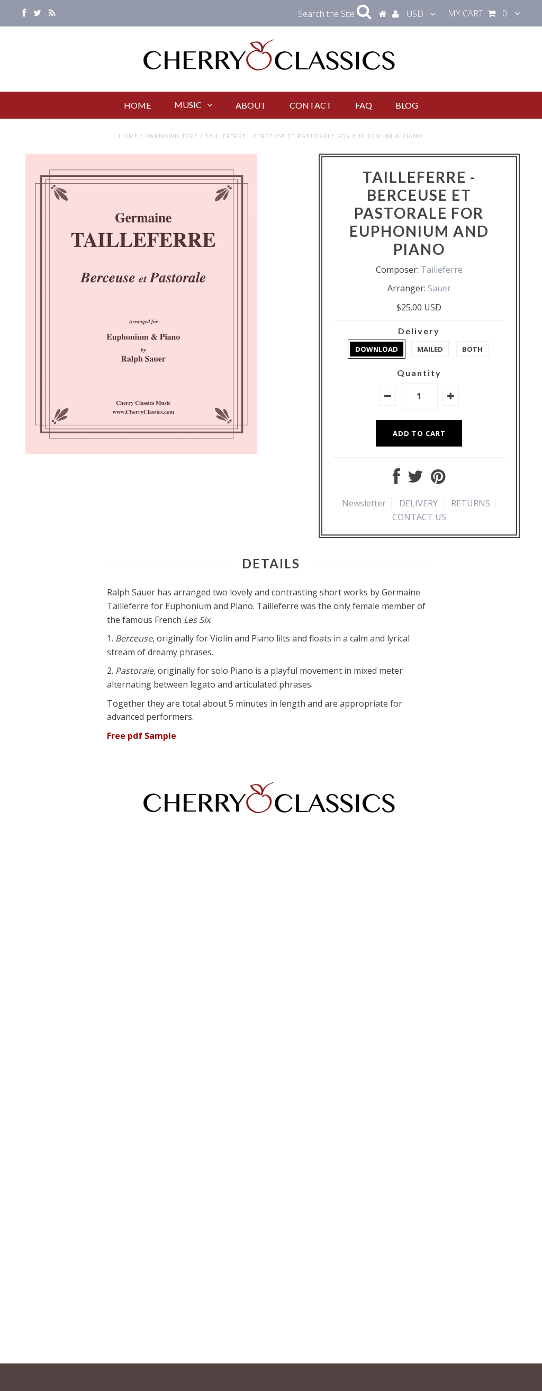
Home (137, 105)
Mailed (430, 349)
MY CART (477, 13)
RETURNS (470, 503)
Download (376, 349)
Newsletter (364, 503)
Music (188, 105)
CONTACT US (419, 517)
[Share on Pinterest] (438, 479)
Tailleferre (442, 269)
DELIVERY (418, 503)
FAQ (363, 105)
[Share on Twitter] (415, 479)
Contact (311, 105)
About (251, 105)
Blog (406, 105)
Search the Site (327, 14)
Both (472, 349)
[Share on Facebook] (396, 479)
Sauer (439, 288)
